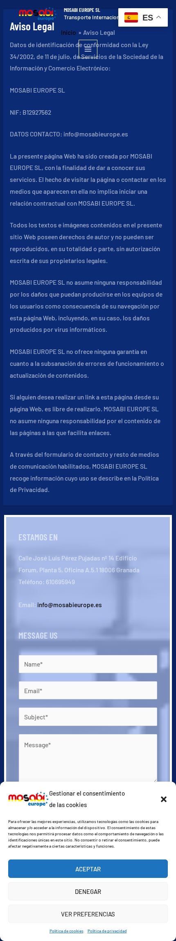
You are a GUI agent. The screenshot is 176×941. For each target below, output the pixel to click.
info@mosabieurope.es (69, 604)
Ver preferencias (88, 914)
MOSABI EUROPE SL (82, 9)
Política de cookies (66, 930)
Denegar (88, 891)
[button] (164, 799)
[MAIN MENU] (88, 49)
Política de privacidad (107, 930)
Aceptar (88, 869)
